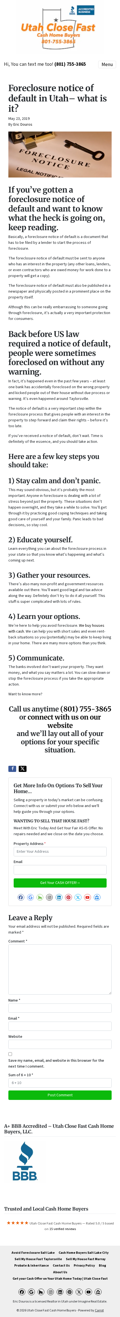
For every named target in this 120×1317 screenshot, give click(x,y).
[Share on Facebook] (12, 769)
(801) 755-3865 (70, 64)
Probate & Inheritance (31, 1265)
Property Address (30, 844)
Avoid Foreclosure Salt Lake (33, 1252)
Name (14, 1000)
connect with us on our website (64, 721)
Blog (102, 1265)
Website (15, 1036)
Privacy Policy (84, 1265)
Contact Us (61, 1265)
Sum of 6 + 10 (20, 1075)
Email (18, 862)
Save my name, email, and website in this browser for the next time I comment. (56, 1063)
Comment (17, 941)
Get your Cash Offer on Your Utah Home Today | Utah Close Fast (60, 1278)
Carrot (99, 1310)
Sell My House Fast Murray (85, 1259)
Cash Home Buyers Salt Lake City (84, 1252)
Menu (107, 64)
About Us (60, 1272)
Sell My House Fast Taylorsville (38, 1259)
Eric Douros (22, 124)
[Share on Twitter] (23, 769)
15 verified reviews (62, 1228)
